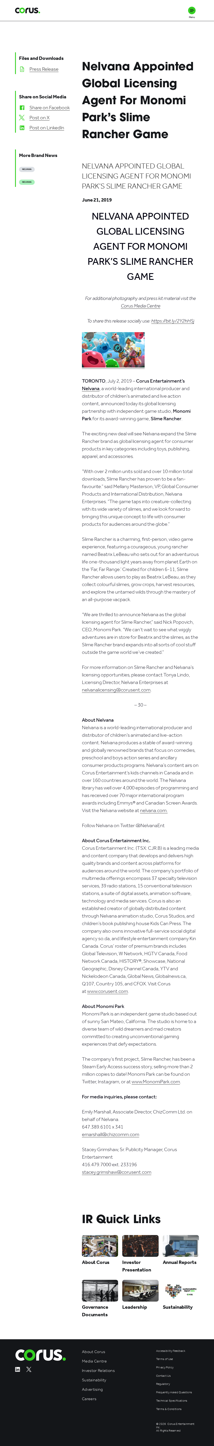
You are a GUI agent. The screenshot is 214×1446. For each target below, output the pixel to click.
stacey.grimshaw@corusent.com (116, 1172)
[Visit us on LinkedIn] (17, 1371)
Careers (89, 1398)
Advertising (92, 1389)
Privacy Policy (165, 1367)
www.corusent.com (107, 991)
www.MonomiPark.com (156, 1082)
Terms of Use (164, 1359)
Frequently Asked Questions (174, 1392)
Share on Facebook (49, 108)
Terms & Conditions (169, 1409)
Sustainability (94, 1380)
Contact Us (163, 1376)
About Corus (93, 1351)
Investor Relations (98, 1370)
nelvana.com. (154, 810)
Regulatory (163, 1384)
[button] (192, 10)
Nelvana (27, 169)
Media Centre (94, 1361)
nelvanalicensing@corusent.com (116, 690)
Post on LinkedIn (46, 128)
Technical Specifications (171, 1400)
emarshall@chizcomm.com (110, 1134)
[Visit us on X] (28, 1371)
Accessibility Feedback (170, 1351)
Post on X (39, 118)
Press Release (44, 69)
